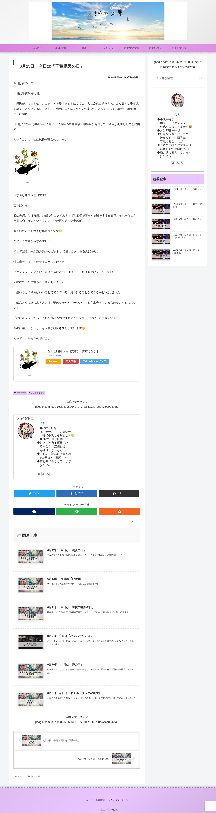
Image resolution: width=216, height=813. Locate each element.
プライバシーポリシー (119, 800)
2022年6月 (21, 393)
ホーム (89, 800)
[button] (201, 78)
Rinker (58, 355)
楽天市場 (71, 361)
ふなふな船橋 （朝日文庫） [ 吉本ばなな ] (71, 351)
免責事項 (100, 800)
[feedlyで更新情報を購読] (43, 474)
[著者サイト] (39, 474)
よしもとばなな (37, 393)
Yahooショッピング (94, 361)
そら (43, 422)
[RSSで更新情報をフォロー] (48, 474)
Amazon (53, 361)
